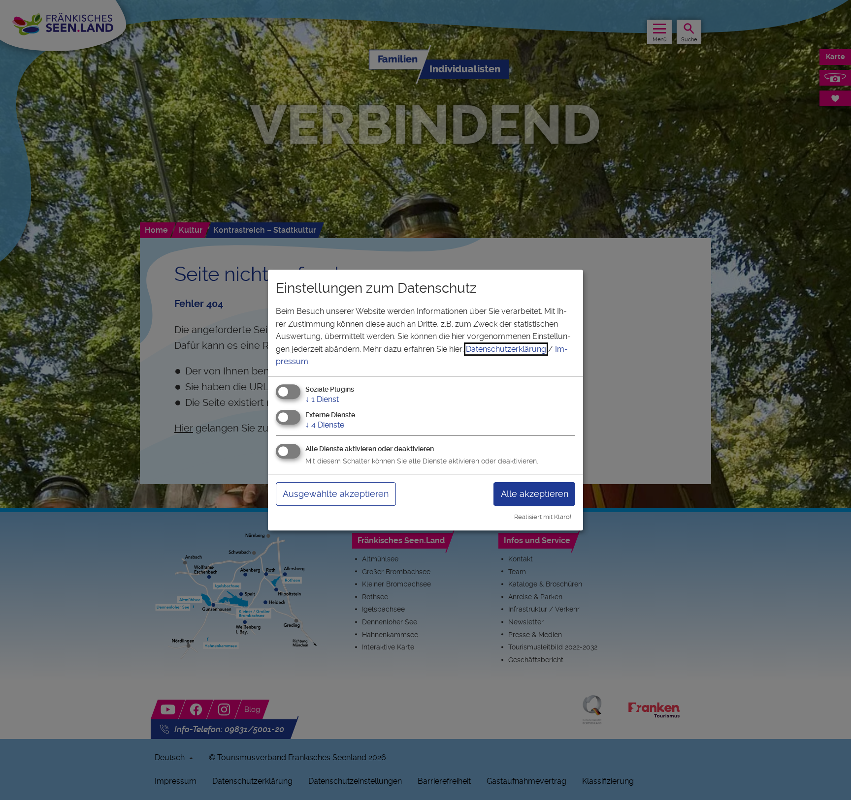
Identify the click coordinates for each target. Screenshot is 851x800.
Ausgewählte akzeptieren (336, 494)
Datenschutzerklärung (506, 349)
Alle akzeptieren (534, 494)
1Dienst (322, 399)
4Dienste (324, 425)
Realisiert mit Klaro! (542, 517)
